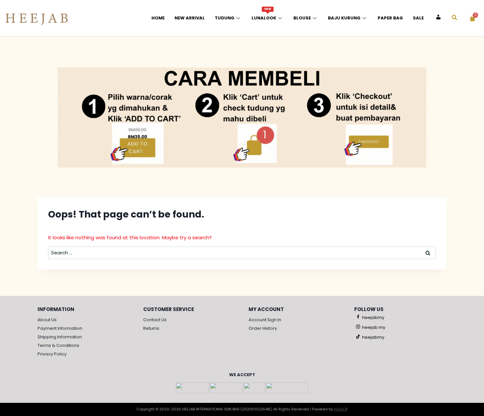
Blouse (302, 18)
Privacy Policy (52, 354)
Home (158, 18)
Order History (263, 328)
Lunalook (264, 14)
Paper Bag (390, 18)
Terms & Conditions (58, 345)
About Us (47, 320)
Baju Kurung (344, 18)
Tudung (224, 18)
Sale (418, 18)
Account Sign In (265, 320)
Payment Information (60, 328)
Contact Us (155, 320)
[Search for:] (242, 252)
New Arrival (190, 18)
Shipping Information (60, 337)
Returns (151, 328)
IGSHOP (341, 409)
